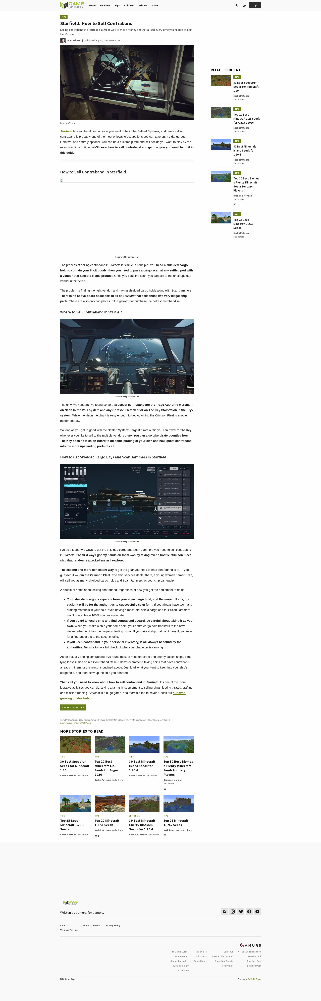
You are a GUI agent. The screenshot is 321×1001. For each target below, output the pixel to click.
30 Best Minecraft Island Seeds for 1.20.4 (142, 765)
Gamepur (228, 951)
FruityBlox (227, 965)
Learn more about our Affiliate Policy (75, 723)
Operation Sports (224, 961)
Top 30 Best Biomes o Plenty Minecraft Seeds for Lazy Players (178, 768)
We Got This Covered (222, 956)
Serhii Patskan (68, 775)
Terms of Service (91, 925)
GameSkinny (200, 961)
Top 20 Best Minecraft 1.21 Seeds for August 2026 (107, 768)
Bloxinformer (254, 965)
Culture (129, 5)
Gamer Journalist (179, 961)
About (63, 925)
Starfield (66, 131)
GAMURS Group (254, 979)
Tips (117, 5)
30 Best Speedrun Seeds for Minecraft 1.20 (74, 765)
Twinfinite (201, 951)
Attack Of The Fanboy (249, 951)
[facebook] (249, 911)
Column (142, 5)
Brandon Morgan (173, 779)
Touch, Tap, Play (180, 965)
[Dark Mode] (244, 5)
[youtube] (257, 911)
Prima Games (182, 956)
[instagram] (232, 911)
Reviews (105, 5)
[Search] (236, 5)
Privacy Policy (113, 925)
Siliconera (201, 956)
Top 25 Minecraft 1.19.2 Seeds (176, 822)
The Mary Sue (254, 961)
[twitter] (240, 911)
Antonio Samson (138, 834)
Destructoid (254, 956)
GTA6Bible (183, 970)
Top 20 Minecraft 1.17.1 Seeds (107, 822)
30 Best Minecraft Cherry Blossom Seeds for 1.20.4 (142, 824)
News (92, 5)
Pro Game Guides (180, 951)
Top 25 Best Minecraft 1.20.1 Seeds (72, 824)
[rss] (224, 911)
